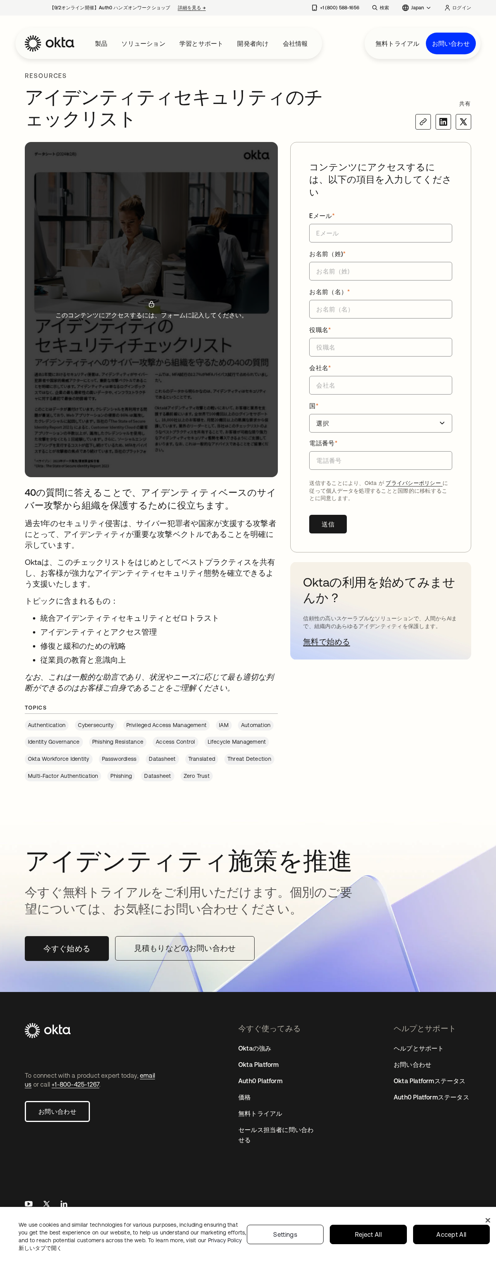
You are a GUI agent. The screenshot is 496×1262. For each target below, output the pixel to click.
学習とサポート (201, 43)
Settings (285, 1234)
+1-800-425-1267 (75, 1084)
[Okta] (49, 43)
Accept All (451, 1234)
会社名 (320, 367)
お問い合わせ (451, 43)
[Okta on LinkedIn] (64, 1205)
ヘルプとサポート (419, 1048)
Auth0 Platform (260, 1080)
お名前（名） (329, 291)
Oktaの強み (254, 1048)
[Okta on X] (46, 1205)
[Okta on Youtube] (29, 1205)
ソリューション (143, 43)
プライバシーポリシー (414, 483)
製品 (101, 43)
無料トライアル (397, 43)
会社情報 (295, 43)
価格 (244, 1097)
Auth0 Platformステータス (431, 1097)
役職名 (320, 329)
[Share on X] (463, 122)
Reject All (368, 1234)
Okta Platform (258, 1064)
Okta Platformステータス (430, 1080)
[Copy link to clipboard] (423, 122)
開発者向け (253, 43)
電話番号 (323, 443)
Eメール (322, 215)
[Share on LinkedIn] (443, 122)
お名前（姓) (327, 253)
